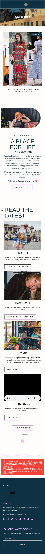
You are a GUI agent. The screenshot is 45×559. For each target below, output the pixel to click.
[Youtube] (32, 519)
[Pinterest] (28, 519)
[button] (26, 4)
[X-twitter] (16, 519)
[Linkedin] (24, 519)
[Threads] (8, 519)
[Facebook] (12, 519)
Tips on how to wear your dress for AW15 (22, 90)
